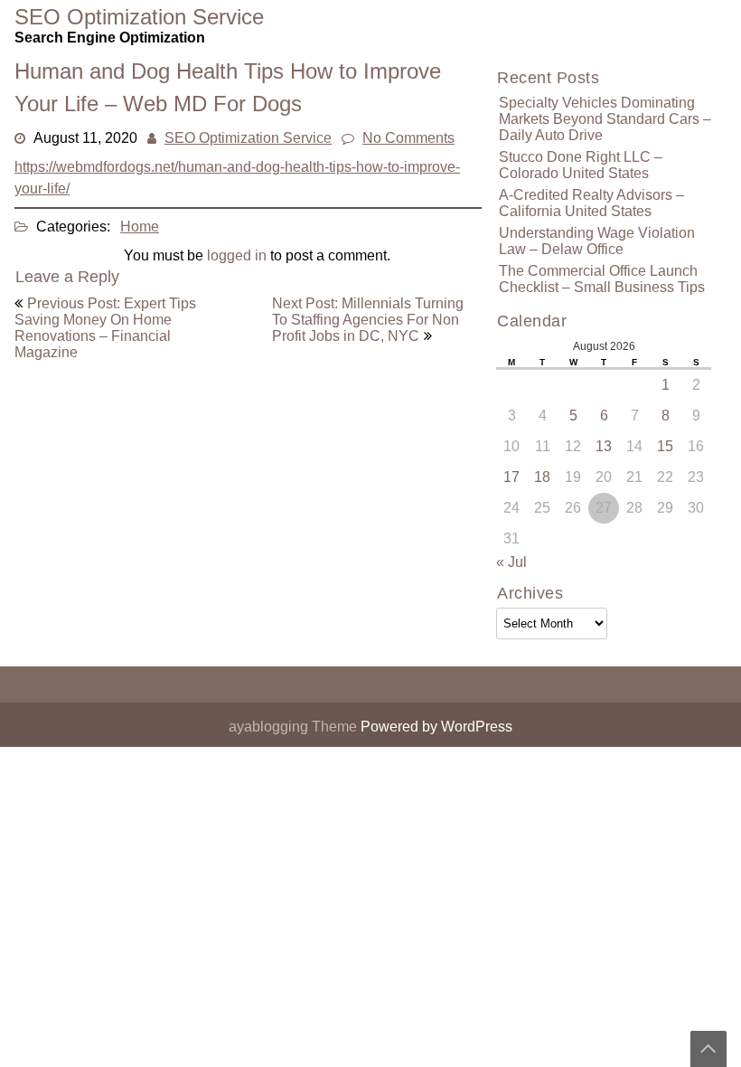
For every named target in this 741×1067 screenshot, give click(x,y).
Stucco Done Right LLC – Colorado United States (580, 165)
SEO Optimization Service (248, 138)
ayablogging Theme (295, 726)
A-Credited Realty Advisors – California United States (591, 203)
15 (665, 446)
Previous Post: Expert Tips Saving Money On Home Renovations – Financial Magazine (105, 328)
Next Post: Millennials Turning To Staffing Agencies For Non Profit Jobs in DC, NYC (368, 320)
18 (542, 477)
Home (139, 226)
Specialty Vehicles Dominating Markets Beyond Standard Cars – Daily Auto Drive (605, 119)
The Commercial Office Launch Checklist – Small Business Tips (602, 279)
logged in (237, 255)
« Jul (511, 562)
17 (511, 477)
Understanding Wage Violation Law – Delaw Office (597, 241)
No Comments (408, 138)
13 (604, 446)
